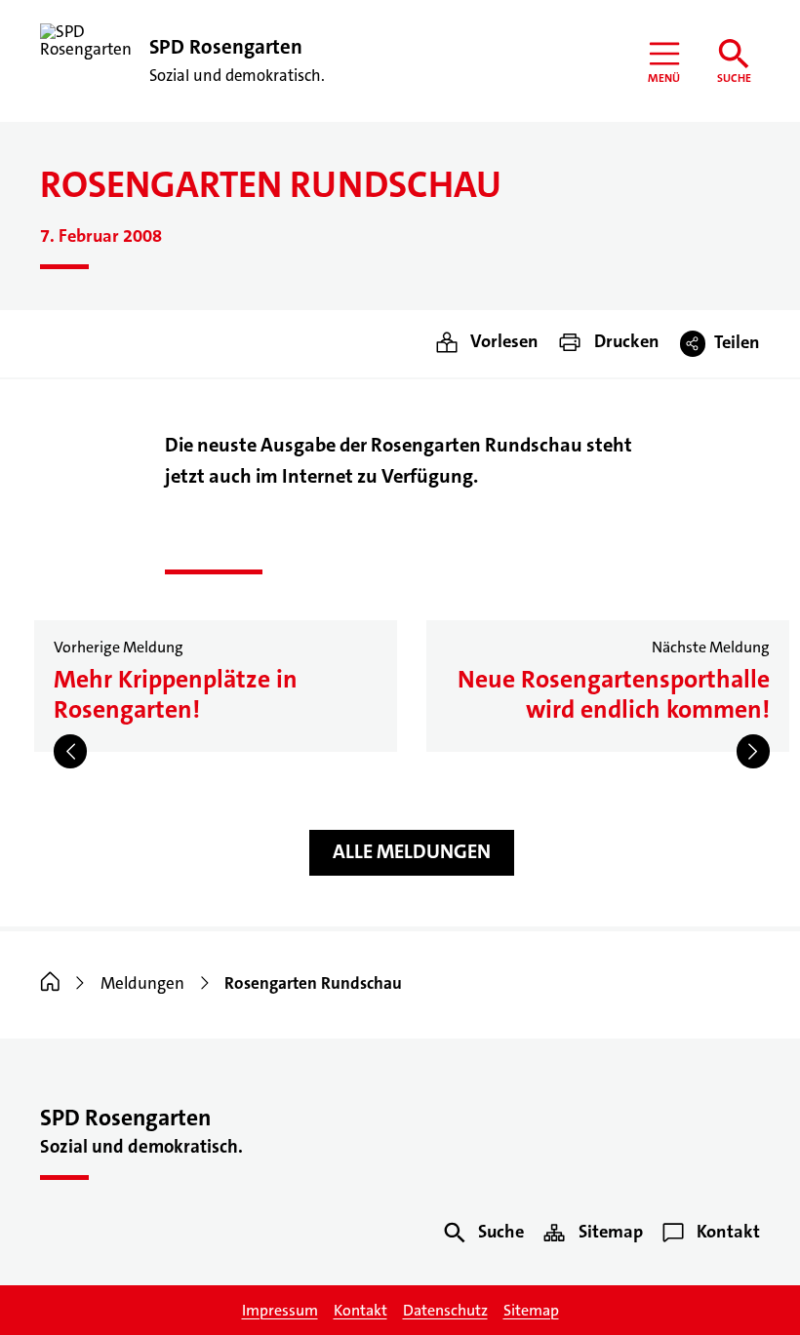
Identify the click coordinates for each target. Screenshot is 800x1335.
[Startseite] (50, 983)
